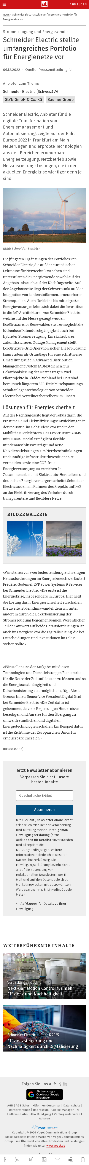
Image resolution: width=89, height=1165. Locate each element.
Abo (25, 1114)
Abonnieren (44, 809)
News (6, 14)
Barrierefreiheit (20, 1110)
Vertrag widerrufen (67, 1114)
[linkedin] (44, 1160)
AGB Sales (23, 1105)
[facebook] (5, 1159)
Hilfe (36, 1105)
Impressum (41, 1110)
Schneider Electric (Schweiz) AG (31, 91)
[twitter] (17, 1160)
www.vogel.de (55, 1146)
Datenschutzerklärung (33, 860)
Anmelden (78, 4)
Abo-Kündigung (41, 1114)
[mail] (58, 1159)
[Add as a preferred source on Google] (44, 1094)
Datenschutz (72, 1105)
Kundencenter (51, 1105)
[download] (70, 1159)
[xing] (31, 1159)
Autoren (44, 1118)
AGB (10, 1105)
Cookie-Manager (63, 1110)
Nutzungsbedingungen (32, 850)
